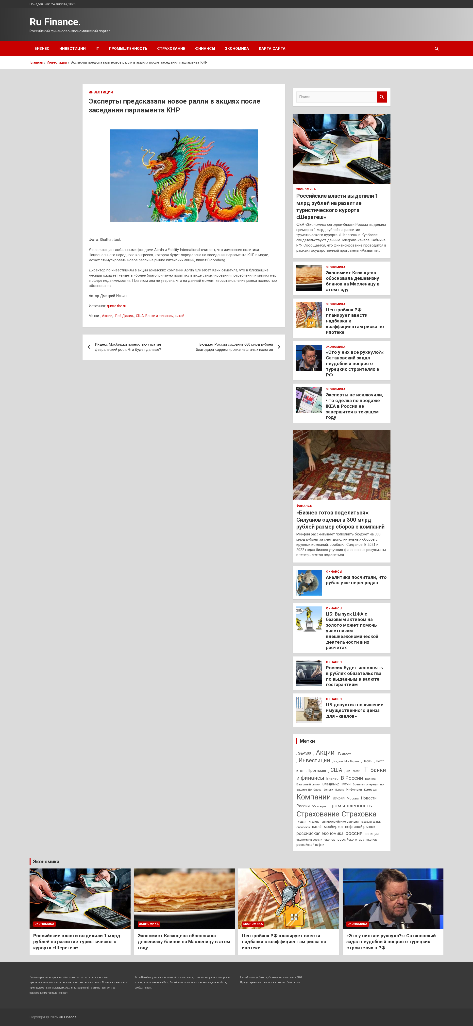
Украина (313, 821)
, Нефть (366, 761)
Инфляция (354, 789)
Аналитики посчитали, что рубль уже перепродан (356, 580)
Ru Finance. (55, 22)
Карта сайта (272, 48)
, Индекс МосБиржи (345, 761)
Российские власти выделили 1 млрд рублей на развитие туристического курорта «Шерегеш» (76, 942)
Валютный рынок (308, 784)
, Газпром (344, 753)
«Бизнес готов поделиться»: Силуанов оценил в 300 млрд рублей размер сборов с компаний (340, 520)
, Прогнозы (316, 770)
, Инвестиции (313, 760)
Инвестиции (72, 48)
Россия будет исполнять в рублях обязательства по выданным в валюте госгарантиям (354, 676)
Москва (353, 798)
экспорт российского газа (344, 839)
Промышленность (128, 48)
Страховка (358, 814)
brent (356, 771)
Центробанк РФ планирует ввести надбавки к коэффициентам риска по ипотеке (284, 942)
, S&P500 (303, 753)
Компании (313, 797)
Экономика (237, 48)
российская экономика (319, 833)
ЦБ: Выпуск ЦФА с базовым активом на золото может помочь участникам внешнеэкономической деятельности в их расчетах (352, 631)
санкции (372, 833)
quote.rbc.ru (116, 306)
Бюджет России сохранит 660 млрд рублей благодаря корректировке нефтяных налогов (234, 347)
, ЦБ (347, 771)
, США (139, 316)
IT (97, 48)
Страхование (171, 48)
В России (352, 778)
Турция (301, 821)
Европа (339, 789)
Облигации (319, 806)
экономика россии (309, 839)
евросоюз (303, 827)
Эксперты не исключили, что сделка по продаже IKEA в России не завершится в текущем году (354, 406)
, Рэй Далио (123, 316)
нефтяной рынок (360, 826)
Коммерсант (372, 789)
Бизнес (42, 48)
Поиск (382, 97)
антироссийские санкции (340, 821)
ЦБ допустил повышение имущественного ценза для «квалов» (354, 710)
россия (354, 833)
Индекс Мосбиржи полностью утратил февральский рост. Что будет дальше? (128, 347)
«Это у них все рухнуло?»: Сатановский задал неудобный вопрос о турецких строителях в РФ (355, 363)
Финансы (205, 48)
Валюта (370, 778)
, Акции (106, 316)
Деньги (328, 789)
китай (179, 316)
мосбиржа (333, 826)
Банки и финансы (159, 316)
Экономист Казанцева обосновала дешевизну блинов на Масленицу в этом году (353, 281)
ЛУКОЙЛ (339, 798)
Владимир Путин (336, 784)
